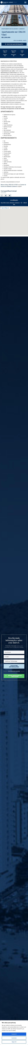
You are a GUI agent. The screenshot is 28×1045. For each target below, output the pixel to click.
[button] (25, 2)
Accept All (14, 1034)
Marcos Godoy (4, 184)
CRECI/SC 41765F (13, 184)
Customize (14, 1038)
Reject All (14, 1041)
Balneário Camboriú (18, 29)
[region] (14, 1032)
